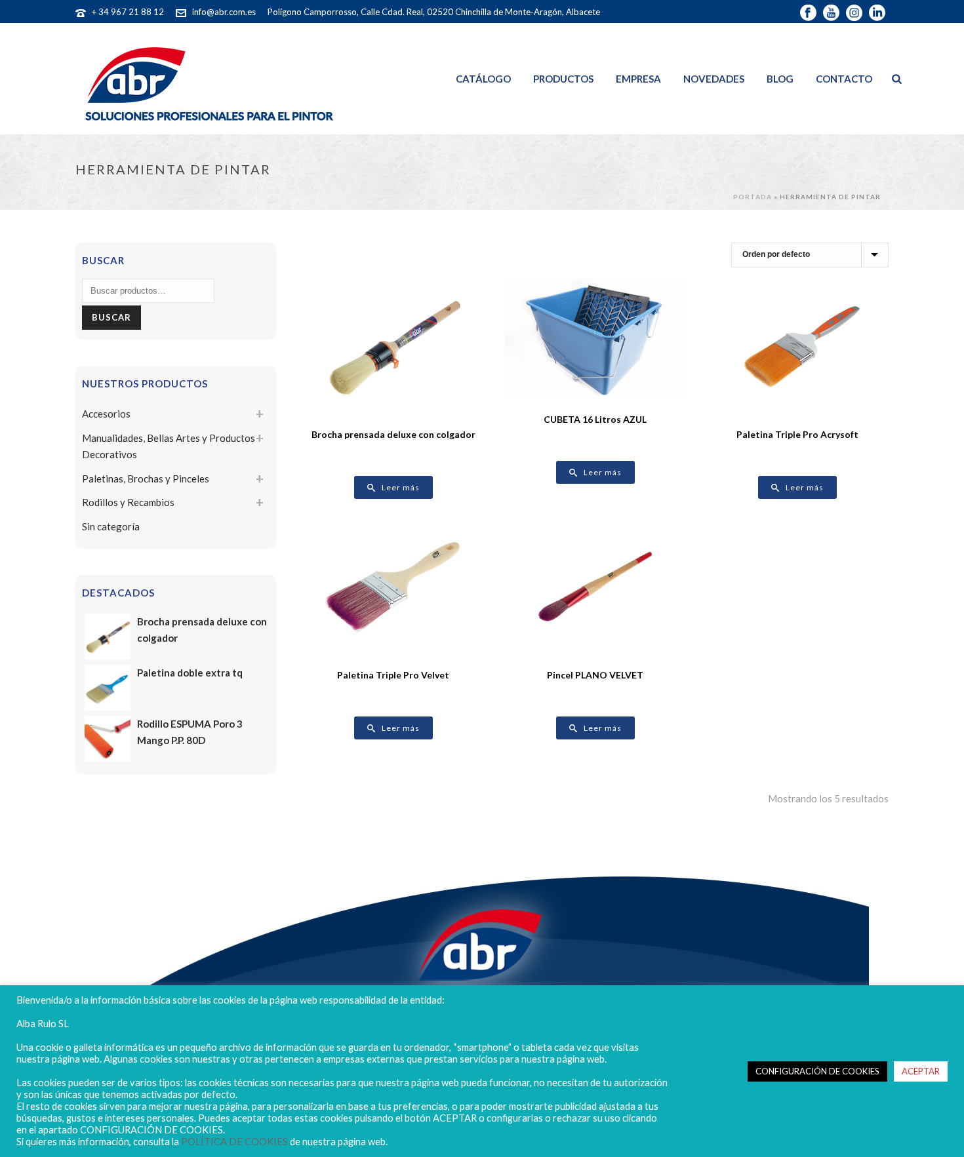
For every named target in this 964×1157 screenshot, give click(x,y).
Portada (752, 197)
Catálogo (483, 79)
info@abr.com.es (224, 12)
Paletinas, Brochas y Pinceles (145, 478)
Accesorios (106, 414)
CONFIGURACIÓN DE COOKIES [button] (817, 1071)
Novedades (713, 79)
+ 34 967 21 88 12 (128, 12)
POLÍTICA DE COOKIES (234, 1141)
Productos (563, 79)
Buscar (111, 317)
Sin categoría (111, 526)
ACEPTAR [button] (921, 1071)
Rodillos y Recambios (128, 502)
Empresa (638, 79)
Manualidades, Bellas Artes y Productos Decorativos (168, 446)
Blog (780, 79)
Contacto (844, 79)
